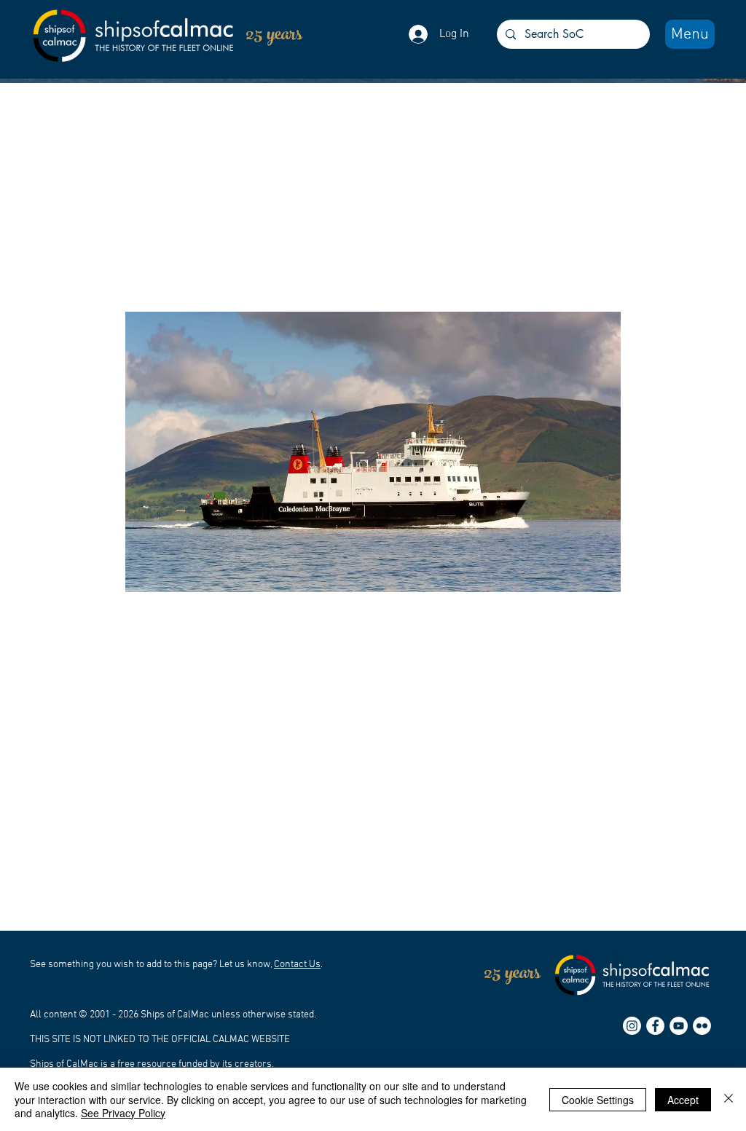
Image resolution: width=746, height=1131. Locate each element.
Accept (683, 1099)
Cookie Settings (598, 1099)
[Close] (728, 1099)
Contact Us (297, 964)
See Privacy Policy (123, 1113)
